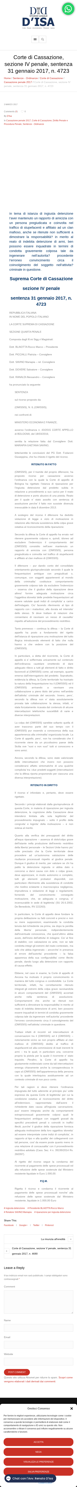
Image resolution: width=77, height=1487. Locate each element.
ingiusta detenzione (15, 1208)
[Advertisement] (38, 167)
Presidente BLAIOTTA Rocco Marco (46, 1208)
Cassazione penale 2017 (18, 82)
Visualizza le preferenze (38, 1462)
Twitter (36, 1225)
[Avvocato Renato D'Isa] (38, 18)
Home (7, 78)
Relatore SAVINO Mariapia (19, 1212)
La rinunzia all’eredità (53, 1239)
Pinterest (49, 1225)
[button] (71, 1408)
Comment (9, 1286)
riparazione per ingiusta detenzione (53, 1212)
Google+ (23, 1225)
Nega (38, 1452)
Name (7, 1320)
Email (7, 1337)
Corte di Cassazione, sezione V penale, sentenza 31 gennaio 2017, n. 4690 (41, 1251)
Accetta (39, 1442)
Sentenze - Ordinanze (25, 78)
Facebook (9, 1225)
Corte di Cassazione (51, 78)
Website (8, 1354)
